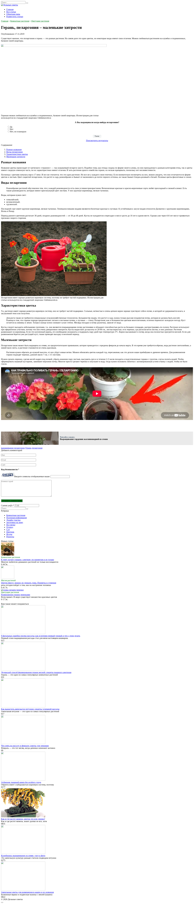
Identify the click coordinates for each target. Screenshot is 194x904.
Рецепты (10, 537)
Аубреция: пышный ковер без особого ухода (21, 782)
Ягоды (9, 534)
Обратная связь (13, 14)
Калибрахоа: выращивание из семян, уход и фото (23, 855)
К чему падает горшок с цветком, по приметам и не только (27, 559)
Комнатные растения (15, 515)
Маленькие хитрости (15, 156)
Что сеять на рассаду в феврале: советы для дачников (25, 746)
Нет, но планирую (18, 131)
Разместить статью (14, 16)
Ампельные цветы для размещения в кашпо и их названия (27, 892)
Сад (8, 529)
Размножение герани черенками (15, 595)
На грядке (10, 525)
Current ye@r (7, 505)
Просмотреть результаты (97, 140)
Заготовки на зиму (14, 522)
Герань (28, 448)
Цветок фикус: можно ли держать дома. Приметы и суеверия (28, 583)
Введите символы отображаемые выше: (32, 476)
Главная (9, 9)
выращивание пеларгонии (13, 448)
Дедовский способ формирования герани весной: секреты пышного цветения (36, 672)
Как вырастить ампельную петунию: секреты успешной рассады (30, 709)
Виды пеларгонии (14, 152)
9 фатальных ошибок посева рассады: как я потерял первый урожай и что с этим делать (40, 636)
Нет (11, 129)
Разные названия (14, 149)
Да (11, 127)
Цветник (10, 532)
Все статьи (11, 12)
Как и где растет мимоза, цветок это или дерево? (23, 819)
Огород (9, 527)
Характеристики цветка (17, 154)
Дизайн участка (13, 520)
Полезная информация (16, 518)
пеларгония (37, 448)
